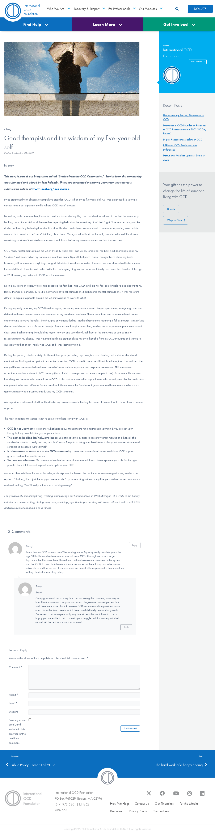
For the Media (189, 803)
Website (13, 712)
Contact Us (142, 803)
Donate (171, 209)
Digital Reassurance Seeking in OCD (182, 139)
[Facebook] (162, 795)
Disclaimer (116, 811)
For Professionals (119, 9)
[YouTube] (176, 795)
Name (13, 695)
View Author (196, 61)
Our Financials (164, 803)
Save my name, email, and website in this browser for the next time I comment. (17, 731)
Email (13, 703)
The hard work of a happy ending (179, 765)
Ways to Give (174, 220)
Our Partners (161, 811)
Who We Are (55, 9)
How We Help (119, 803)
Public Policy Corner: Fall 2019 (32, 765)
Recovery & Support (86, 9)
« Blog (7, 129)
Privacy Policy (138, 811)
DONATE (200, 9)
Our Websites (148, 9)
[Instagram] (189, 795)
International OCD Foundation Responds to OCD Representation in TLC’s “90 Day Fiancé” (184, 129)
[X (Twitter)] (149, 795)
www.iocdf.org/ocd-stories (50, 189)
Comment (15, 667)
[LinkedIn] (202, 795)
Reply (134, 545)
